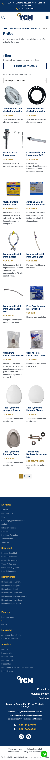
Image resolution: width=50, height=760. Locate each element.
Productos (43, 689)
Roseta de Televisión (9, 535)
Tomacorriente (7, 539)
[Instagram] (21, 736)
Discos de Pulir (7, 660)
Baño (3, 621)
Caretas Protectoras (9, 557)
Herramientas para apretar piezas (14, 596)
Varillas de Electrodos (9, 639)
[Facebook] (28, 736)
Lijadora (4, 649)
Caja (3, 517)
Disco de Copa (7, 657)
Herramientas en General (11, 582)
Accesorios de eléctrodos (11, 635)
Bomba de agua (7, 617)
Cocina (4, 624)
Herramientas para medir (11, 604)
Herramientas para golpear (11, 600)
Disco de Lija (6, 653)
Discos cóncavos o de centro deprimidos (17, 667)
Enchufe (4, 524)
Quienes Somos (40, 693)
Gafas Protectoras (8, 564)
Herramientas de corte (10, 589)
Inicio (5, 28)
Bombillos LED (7, 513)
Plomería (14, 28)
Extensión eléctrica (8, 528)
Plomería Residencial (30, 28)
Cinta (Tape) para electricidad (12, 521)
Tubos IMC (5, 542)
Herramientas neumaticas (11, 593)
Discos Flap (6, 664)
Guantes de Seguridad (10, 567)
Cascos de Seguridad (9, 560)
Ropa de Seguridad (8, 571)
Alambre (4, 510)
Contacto (43, 698)
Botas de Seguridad (9, 553)
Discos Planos (7, 671)
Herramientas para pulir (10, 585)
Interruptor (5, 531)
